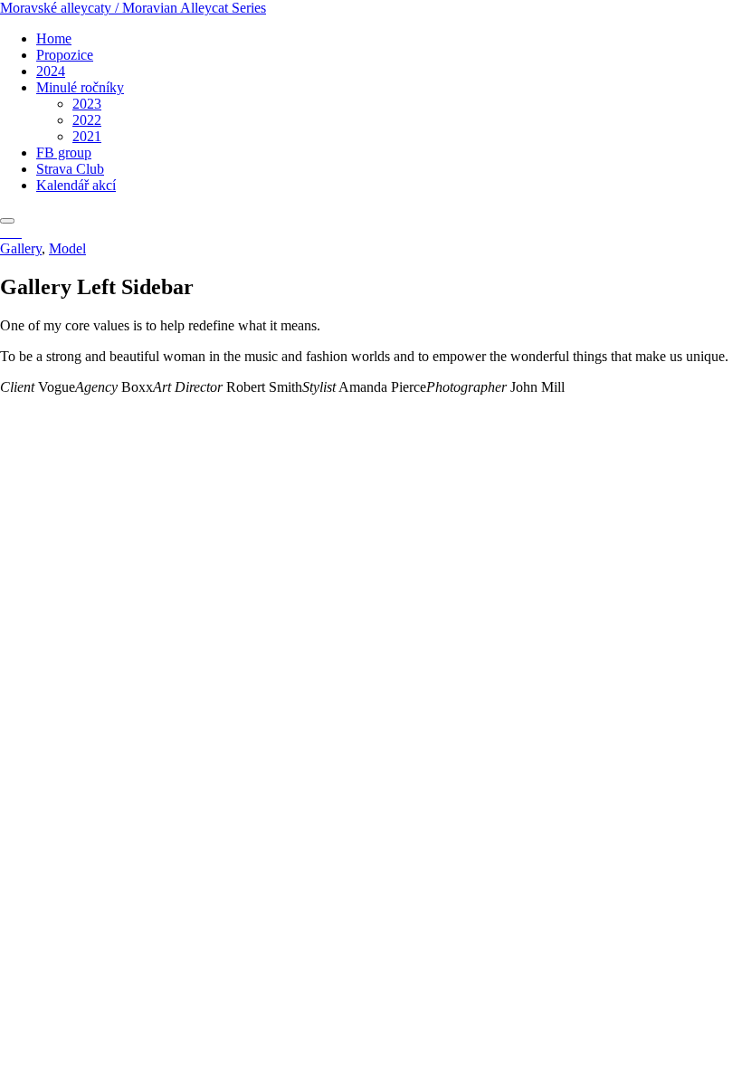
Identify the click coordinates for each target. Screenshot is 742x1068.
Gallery (21, 248)
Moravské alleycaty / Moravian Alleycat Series (133, 7)
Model (67, 248)
